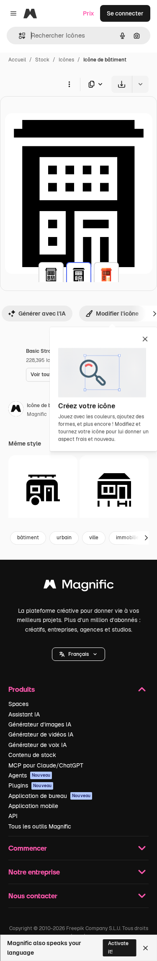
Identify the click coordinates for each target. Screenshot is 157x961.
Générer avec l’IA (42, 313)
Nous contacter (32, 895)
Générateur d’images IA (39, 724)
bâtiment (28, 537)
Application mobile (33, 806)
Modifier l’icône (117, 313)
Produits (21, 689)
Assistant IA (24, 714)
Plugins (29, 785)
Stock (42, 59)
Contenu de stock (32, 755)
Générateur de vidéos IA (40, 734)
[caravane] (42, 489)
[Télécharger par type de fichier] (96, 84)
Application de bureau (49, 796)
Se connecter (125, 13)
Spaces (18, 704)
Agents (29, 775)
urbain (64, 537)
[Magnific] (79, 586)
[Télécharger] (121, 84)
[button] (78, 654)
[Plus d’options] (69, 84)
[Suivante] (146, 538)
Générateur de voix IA (37, 745)
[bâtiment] (51, 274)
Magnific (37, 414)
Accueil (17, 59)
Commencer (27, 848)
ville (93, 537)
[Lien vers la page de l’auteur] (15, 410)
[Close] (145, 948)
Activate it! (118, 947)
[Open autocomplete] (18, 36)
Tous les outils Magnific (39, 826)
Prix (88, 13)
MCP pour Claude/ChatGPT (45, 765)
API (13, 816)
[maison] (114, 489)
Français (78, 654)
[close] (145, 340)
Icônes (66, 59)
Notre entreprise (34, 871)
